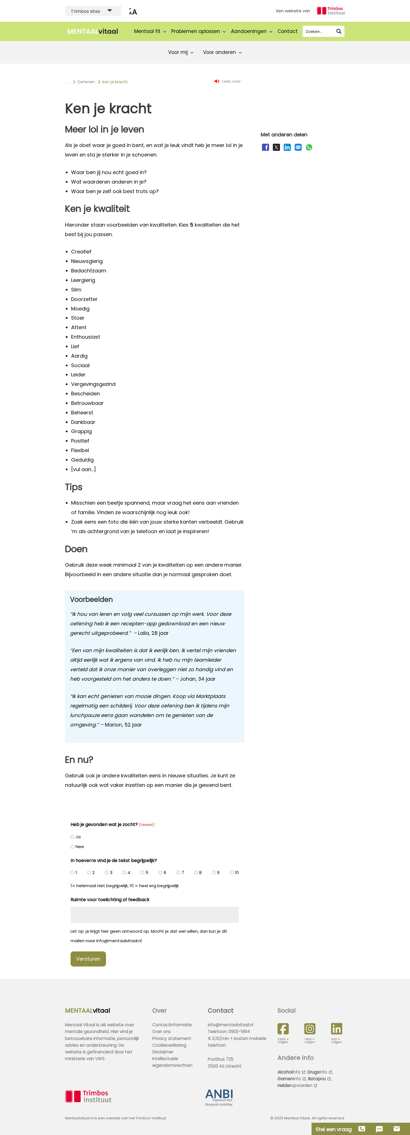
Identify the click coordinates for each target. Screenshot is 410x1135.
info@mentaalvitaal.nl (230, 1025)
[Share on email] (298, 150)
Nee (80, 846)
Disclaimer (162, 1052)
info (289, 1072)
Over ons (161, 1031)
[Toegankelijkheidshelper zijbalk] (133, 10)
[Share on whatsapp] (309, 150)
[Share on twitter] (276, 150)
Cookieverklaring (169, 1045)
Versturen (88, 958)
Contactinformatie (172, 1025)
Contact (220, 1010)
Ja (78, 837)
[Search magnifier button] (338, 31)
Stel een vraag (334, 1129)
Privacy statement (171, 1038)
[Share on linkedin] (287, 150)
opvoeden (295, 1085)
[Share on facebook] (265, 150)
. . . (67, 82)
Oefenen (86, 82)
